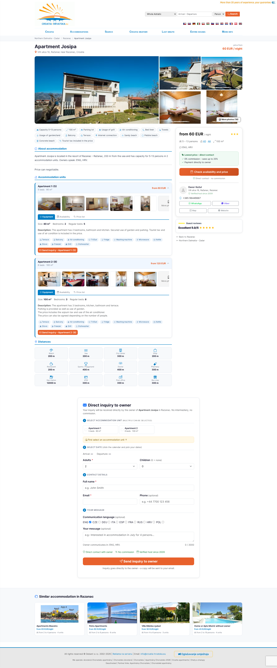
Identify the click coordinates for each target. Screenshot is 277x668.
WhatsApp (196, 203)
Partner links (123, 663)
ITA (113, 522)
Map (194, 210)
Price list (80, 217)
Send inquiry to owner (140, 561)
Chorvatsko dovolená (123, 660)
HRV (150, 522)
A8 (209, 141)
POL (159, 522)
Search (234, 14)
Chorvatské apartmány (161, 663)
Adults (88, 460)
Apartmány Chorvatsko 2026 (157, 660)
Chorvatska (139, 660)
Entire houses (197, 31)
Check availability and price (211, 171)
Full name (90, 481)
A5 (204, 141)
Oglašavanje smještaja (195, 654)
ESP (122, 522)
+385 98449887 (192, 198)
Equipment (47, 217)
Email (87, 495)
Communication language (104, 517)
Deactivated (111, 663)
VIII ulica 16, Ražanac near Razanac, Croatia (61, 52)
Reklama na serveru (122, 653)
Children (151, 460)
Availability (65, 217)
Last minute (168, 31)
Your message (97, 528)
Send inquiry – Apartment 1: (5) (59, 250)
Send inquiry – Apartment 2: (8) (59, 332)
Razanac (67, 38)
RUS (140, 522)
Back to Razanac (187, 237)
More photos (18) (230, 119)
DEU (105, 522)
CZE (95, 522)
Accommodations (79, 31)
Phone (149, 495)
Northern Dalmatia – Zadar (47, 38)
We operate (77, 660)
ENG (86, 522)
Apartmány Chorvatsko (140, 663)
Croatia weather (138, 31)
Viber (226, 203)
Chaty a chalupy (198, 660)
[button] (209, 226)
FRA (131, 522)
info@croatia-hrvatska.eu (153, 653)
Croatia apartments (180, 660)
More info (227, 31)
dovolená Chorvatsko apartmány (98, 660)
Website (224, 210)
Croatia (49, 31)
